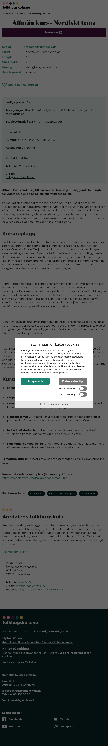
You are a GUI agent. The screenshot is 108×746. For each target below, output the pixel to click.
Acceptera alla (35, 381)
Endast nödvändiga (72, 381)
